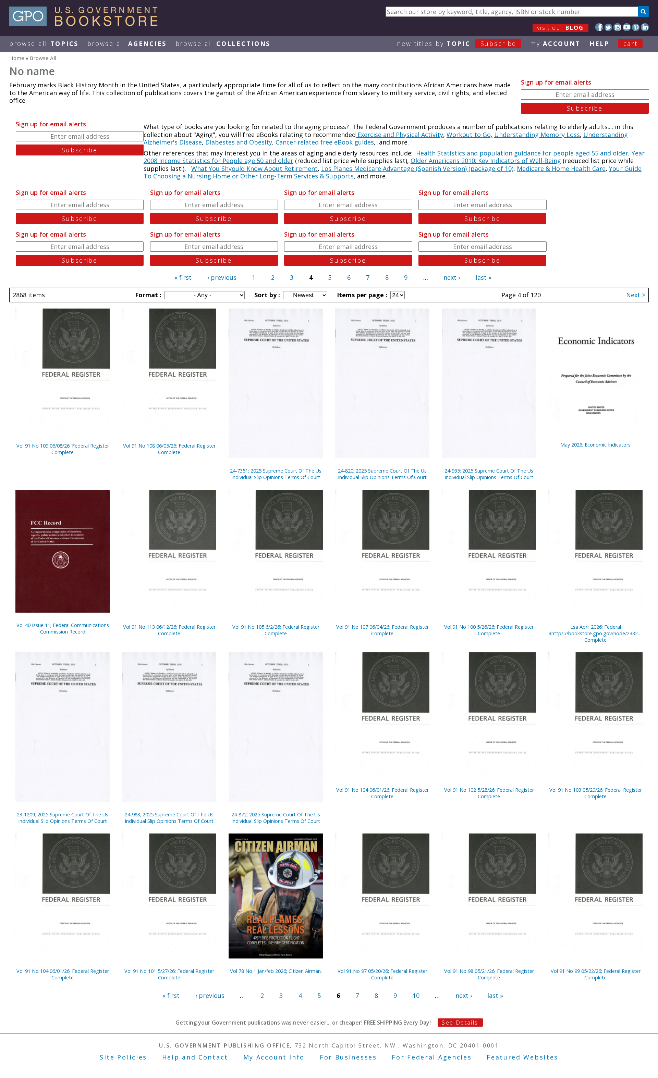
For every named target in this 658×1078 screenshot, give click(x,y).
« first (183, 277)
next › (451, 277)
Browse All (43, 43)
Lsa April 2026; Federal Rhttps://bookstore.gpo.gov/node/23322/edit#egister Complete (595, 633)
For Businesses (348, 1057)
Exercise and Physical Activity (399, 134)
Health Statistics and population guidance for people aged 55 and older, (523, 153)
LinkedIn (645, 27)
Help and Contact (195, 1057)
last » (483, 277)
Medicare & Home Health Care (561, 168)
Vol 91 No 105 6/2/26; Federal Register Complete (275, 630)
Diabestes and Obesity (238, 142)
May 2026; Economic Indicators (595, 444)
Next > (635, 295)
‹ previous (221, 277)
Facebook (599, 27)
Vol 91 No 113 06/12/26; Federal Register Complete (169, 630)
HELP (599, 43)
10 (416, 995)
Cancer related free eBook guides (325, 142)
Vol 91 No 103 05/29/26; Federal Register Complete (595, 793)
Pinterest (636, 27)
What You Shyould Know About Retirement (254, 168)
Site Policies (123, 1057)
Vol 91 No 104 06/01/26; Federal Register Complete (382, 793)
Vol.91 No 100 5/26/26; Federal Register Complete (489, 630)
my (555, 43)
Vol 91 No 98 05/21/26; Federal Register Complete (489, 974)
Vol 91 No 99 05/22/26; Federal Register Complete (596, 974)
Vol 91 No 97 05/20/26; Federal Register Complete (382, 974)
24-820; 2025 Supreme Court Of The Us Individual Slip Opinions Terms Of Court (382, 473)
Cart (630, 43)
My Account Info (274, 1057)
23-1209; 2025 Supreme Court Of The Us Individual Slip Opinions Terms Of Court (62, 817)
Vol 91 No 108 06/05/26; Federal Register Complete (169, 448)
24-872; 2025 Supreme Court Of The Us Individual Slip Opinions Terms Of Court (275, 817)
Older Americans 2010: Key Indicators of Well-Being (486, 160)
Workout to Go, (469, 134)
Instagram (617, 27)
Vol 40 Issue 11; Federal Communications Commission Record (62, 628)
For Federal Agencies (432, 1057)
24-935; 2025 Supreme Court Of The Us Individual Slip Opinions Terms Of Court (488, 473)
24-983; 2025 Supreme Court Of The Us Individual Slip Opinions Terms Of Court (169, 817)
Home (16, 57)
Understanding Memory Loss (537, 134)
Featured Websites (522, 1057)
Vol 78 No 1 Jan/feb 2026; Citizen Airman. (276, 971)
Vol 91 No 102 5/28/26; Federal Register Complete (489, 793)
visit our (560, 28)
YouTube (627, 27)
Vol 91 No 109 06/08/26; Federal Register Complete (62, 448)
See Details (460, 1022)
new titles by (456, 43)
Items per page (361, 295)
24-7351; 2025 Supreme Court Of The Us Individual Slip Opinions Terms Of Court (275, 473)
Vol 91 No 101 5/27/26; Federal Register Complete (169, 974)
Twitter (608, 27)
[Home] (86, 24)
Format (147, 295)
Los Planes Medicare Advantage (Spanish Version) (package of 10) (417, 168)
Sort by (266, 295)
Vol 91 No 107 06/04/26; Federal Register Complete (382, 630)
